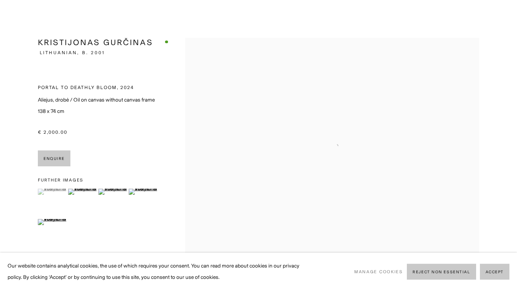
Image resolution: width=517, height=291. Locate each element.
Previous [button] (16, 145)
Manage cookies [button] (378, 271)
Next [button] (500, 145)
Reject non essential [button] (441, 272)
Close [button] (500, 17)
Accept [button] (495, 272)
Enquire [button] (54, 158)
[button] (52, 192)
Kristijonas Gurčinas (95, 42)
